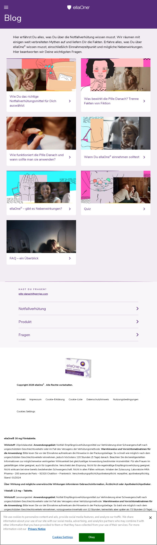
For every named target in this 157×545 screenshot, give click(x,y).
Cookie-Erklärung (55, 399)
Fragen (24, 334)
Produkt (25, 321)
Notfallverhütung (32, 308)
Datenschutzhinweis (97, 399)
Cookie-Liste (75, 399)
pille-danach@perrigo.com (33, 293)
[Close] (150, 517)
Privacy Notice (37, 529)
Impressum (35, 399)
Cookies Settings (26, 411)
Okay (92, 537)
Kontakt (21, 399)
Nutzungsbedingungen (125, 399)
